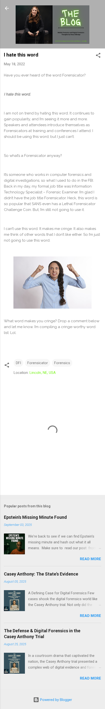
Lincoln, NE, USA (43, 372)
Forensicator (37, 363)
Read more (90, 559)
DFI (18, 363)
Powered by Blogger (55, 700)
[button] (98, 56)
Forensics (62, 363)
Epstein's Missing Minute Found (35, 517)
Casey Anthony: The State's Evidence (41, 574)
